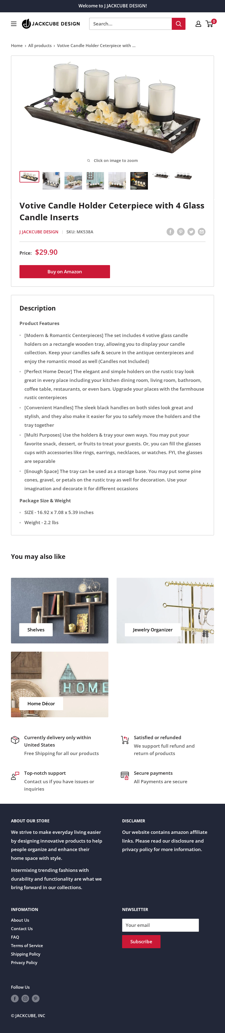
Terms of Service (27, 945)
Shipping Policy (25, 954)
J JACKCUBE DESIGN (38, 231)
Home (17, 45)
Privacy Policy (24, 962)
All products (40, 45)
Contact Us (22, 928)
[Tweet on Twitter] (191, 231)
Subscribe (141, 941)
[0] (209, 24)
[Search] (178, 24)
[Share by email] (202, 231)
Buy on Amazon (64, 271)
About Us (20, 920)
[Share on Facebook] (170, 231)
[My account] (198, 24)
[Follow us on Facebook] (15, 998)
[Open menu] (13, 24)
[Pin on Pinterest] (181, 231)
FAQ (15, 937)
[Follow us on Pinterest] (36, 998)
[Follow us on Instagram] (25, 998)
